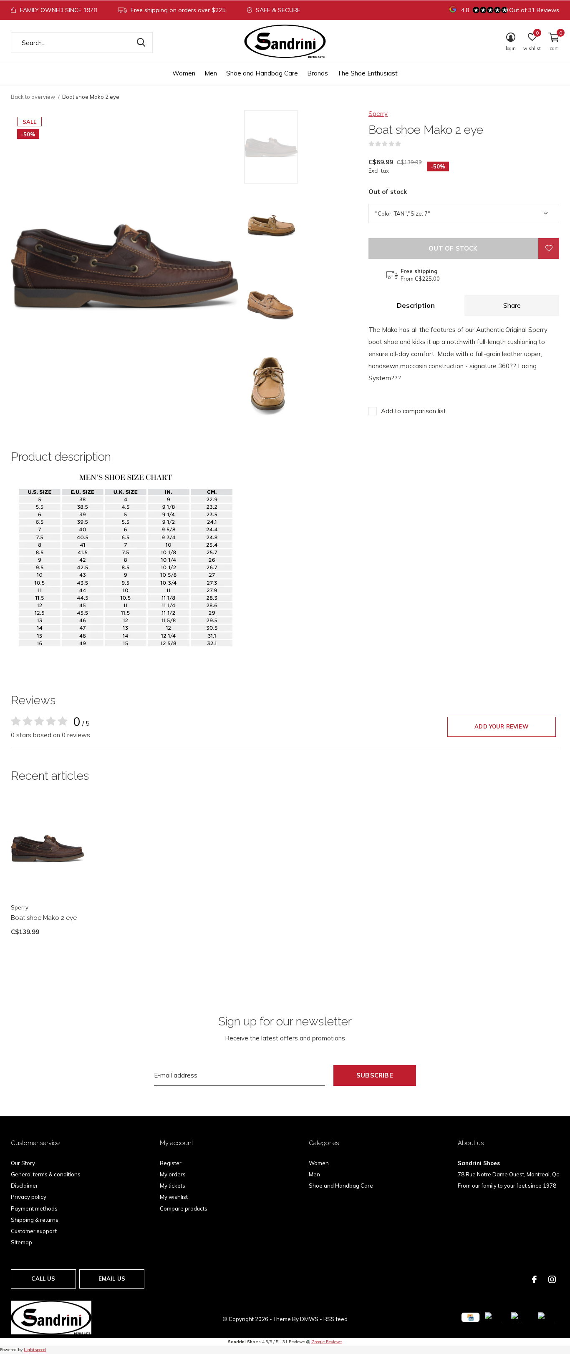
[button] (304, 147)
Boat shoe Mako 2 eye (44, 918)
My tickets (172, 1185)
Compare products (183, 1208)
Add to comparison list (413, 411)
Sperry (378, 114)
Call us (43, 1278)
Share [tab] (512, 305)
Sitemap (21, 1242)
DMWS (309, 1319)
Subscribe (374, 1075)
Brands (317, 73)
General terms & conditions (46, 1174)
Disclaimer (24, 1185)
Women (183, 73)
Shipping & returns (34, 1219)
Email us (111, 1278)
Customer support (34, 1231)
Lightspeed (35, 1349)
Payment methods (34, 1208)
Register (171, 1163)
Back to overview (33, 96)
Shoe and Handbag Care (262, 73)
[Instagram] (552, 1279)
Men (210, 73)
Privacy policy (28, 1196)
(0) (406, 144)
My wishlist (174, 1196)
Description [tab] (416, 305)
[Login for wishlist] (548, 248)
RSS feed (335, 1319)
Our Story (23, 1163)
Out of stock (453, 248)
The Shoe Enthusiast (367, 73)
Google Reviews (326, 1341)
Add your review (501, 726)
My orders (173, 1174)
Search (141, 42)
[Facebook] (534, 1279)
